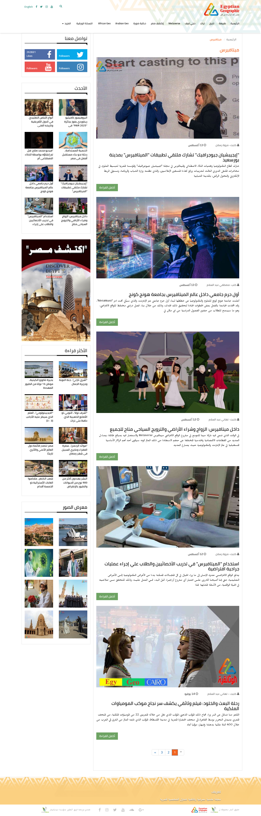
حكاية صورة (139, 23)
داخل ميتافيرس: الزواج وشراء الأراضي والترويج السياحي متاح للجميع (174, 429)
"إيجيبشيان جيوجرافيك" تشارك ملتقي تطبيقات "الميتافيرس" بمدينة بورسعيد (174, 157)
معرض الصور (75, 507)
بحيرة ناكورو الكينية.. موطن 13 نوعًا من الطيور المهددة (39, 383)
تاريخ (211, 23)
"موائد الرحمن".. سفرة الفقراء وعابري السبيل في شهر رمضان (74, 449)
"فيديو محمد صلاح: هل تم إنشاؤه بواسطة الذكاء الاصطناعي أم (39, 154)
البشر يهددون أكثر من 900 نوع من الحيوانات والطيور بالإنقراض (74, 482)
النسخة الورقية (84, 23)
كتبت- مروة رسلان (226, 145)
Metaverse (174, 23)
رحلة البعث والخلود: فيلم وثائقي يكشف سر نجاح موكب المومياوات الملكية (175, 706)
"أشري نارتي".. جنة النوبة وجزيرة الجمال (73, 381)
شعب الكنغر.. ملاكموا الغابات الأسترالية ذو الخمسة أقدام (40, 482)
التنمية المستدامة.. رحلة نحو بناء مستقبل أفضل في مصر (74, 154)
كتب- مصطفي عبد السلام (221, 284)
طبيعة (222, 23)
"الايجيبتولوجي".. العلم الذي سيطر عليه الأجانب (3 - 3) (39, 416)
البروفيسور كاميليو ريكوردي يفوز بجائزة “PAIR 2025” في (75, 121)
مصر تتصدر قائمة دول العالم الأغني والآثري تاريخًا (40, 449)
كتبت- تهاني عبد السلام (222, 419)
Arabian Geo (122, 23)
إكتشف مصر (157, 23)
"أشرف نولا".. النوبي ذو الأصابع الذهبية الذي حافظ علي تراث (74, 416)
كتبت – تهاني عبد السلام (222, 693)
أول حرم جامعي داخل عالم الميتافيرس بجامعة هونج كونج (184, 294)
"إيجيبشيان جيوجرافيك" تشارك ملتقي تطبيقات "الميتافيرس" (74, 187)
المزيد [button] (67, 23)
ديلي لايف (190, 23)
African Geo (104, 23)
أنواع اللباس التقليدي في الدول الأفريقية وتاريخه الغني (41, 121)
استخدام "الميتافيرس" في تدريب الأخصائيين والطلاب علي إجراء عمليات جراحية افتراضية (172, 566)
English (28, 6)
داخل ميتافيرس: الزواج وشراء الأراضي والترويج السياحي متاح (74, 220)
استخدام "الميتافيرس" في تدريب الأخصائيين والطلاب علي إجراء (40, 220)
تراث (202, 23)
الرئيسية (235, 23)
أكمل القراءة (107, 187)
